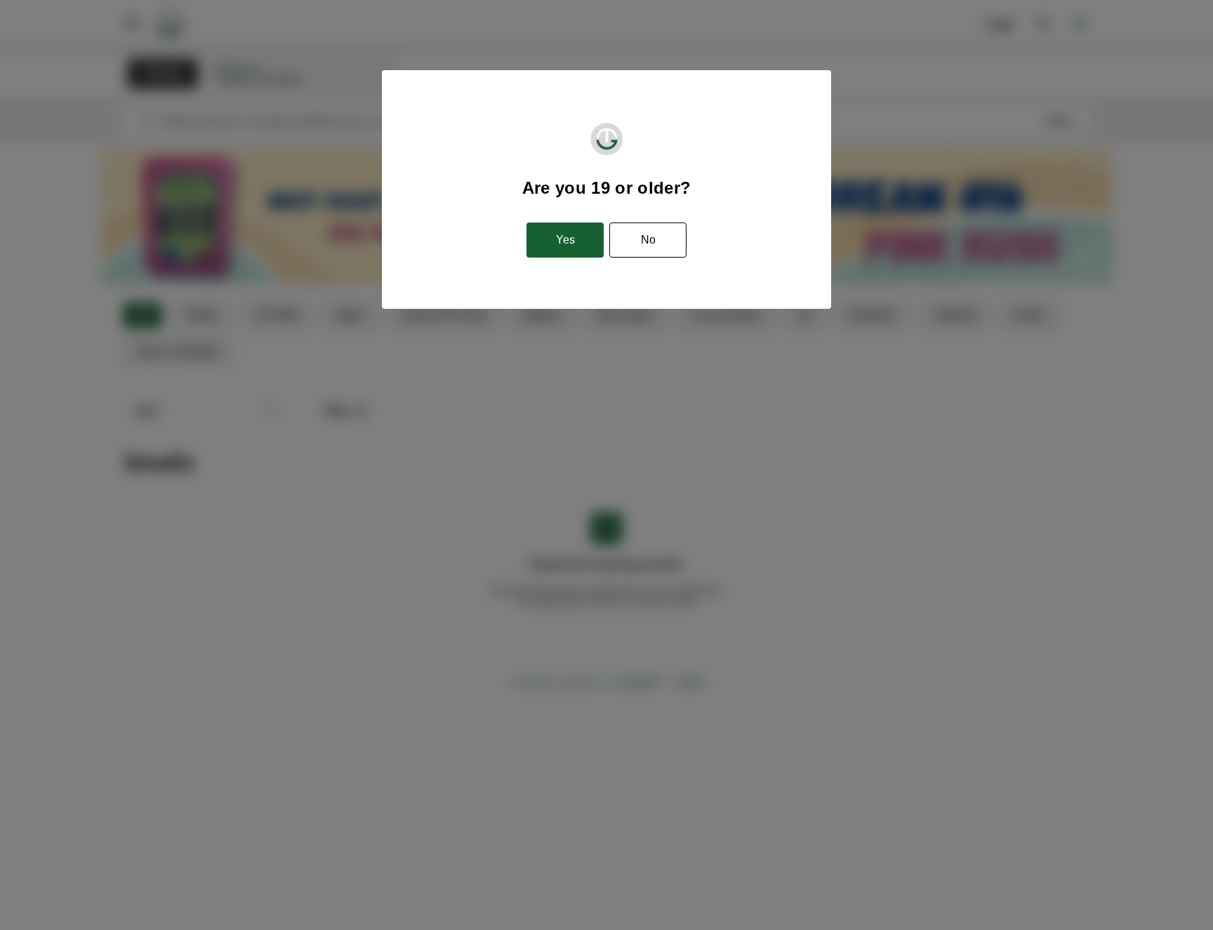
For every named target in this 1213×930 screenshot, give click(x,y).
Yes (565, 240)
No (648, 240)
